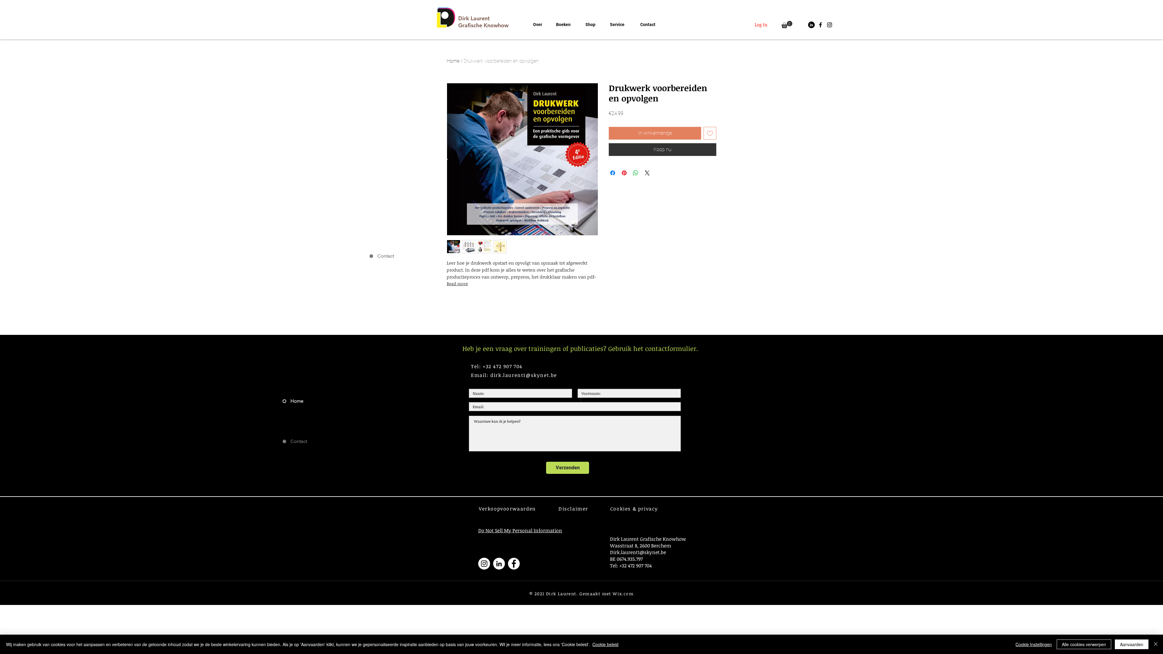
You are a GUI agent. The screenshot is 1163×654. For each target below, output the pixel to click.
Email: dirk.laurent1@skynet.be (514, 375)
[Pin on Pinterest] (624, 173)
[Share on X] (647, 173)
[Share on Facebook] (612, 173)
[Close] (1155, 644)
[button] (786, 24)
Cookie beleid (605, 644)
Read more (457, 283)
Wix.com (623, 593)
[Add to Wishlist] (710, 133)
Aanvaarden (1131, 644)
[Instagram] (484, 564)
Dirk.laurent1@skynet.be (638, 552)
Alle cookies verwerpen (1084, 644)
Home (453, 61)
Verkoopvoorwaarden (507, 508)
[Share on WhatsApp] (635, 173)
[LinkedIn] (811, 24)
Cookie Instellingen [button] (1034, 644)
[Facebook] (514, 564)
